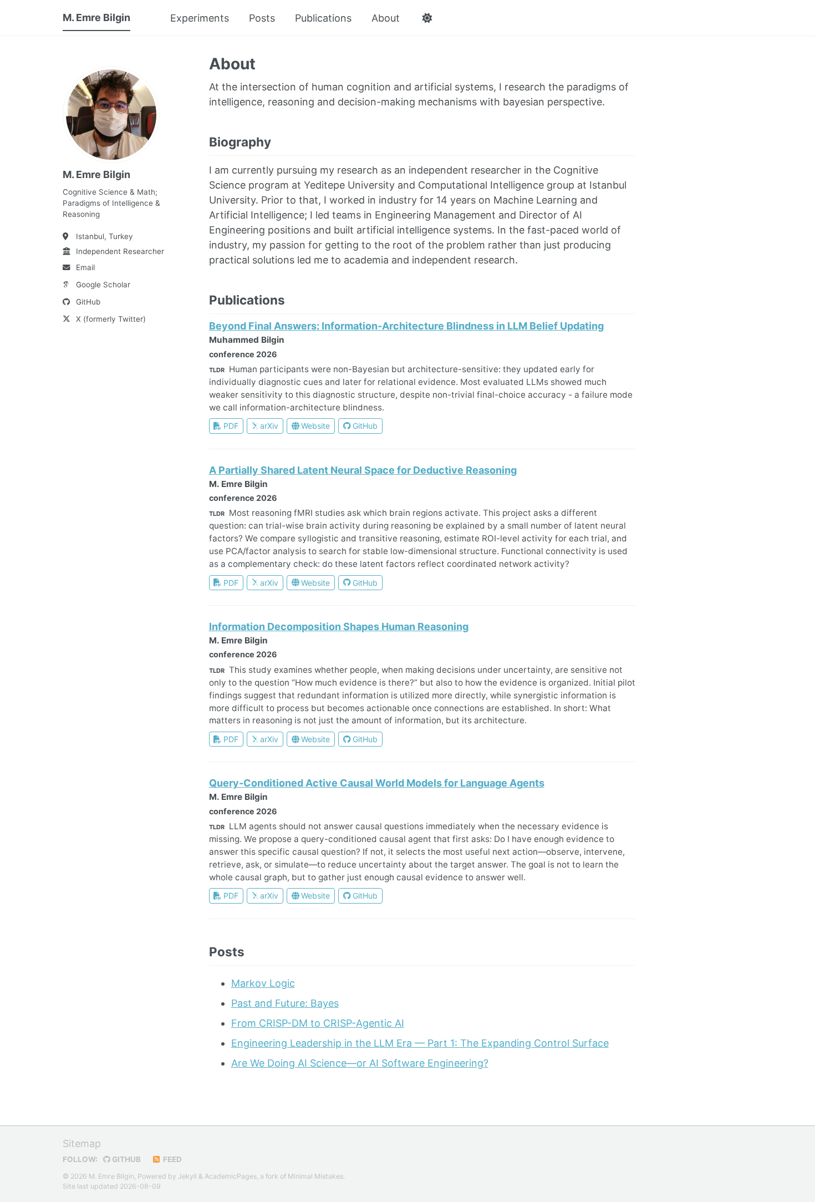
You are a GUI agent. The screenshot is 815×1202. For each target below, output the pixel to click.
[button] (427, 18)
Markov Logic (263, 983)
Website (315, 425)
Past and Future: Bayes (285, 1003)
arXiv (269, 425)
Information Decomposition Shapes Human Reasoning (338, 626)
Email (85, 267)
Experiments (199, 18)
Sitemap (82, 1143)
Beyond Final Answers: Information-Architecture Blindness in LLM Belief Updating (406, 326)
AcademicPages (231, 1176)
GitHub (88, 301)
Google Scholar (103, 284)
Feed (171, 1159)
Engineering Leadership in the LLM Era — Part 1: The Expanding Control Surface (420, 1043)
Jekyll (187, 1176)
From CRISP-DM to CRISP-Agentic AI (317, 1023)
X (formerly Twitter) (111, 319)
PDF (230, 425)
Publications (323, 18)
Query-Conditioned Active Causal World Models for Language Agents (376, 783)
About (385, 18)
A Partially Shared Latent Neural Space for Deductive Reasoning (363, 470)
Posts (262, 18)
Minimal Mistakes (315, 1176)
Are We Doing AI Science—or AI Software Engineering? (359, 1063)
